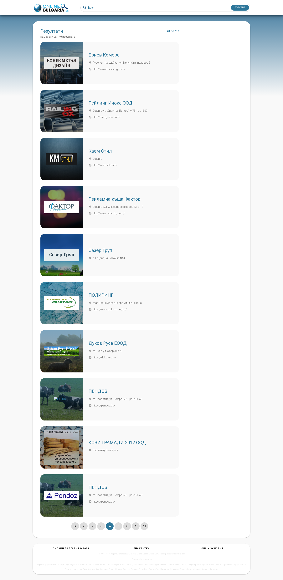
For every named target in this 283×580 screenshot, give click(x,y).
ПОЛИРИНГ (101, 295)
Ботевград (214, 569)
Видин (191, 565)
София (53, 565)
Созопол (126, 569)
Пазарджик (155, 565)
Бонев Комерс (104, 55)
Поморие (134, 569)
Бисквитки (141, 548)
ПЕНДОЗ (98, 391)
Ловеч (211, 565)
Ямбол (163, 565)
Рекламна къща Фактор (115, 199)
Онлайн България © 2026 (71, 548)
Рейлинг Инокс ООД (110, 103)
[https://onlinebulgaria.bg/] (51, 8)
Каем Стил (100, 151)
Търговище (227, 565)
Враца (196, 565)
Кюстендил (77, 569)
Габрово (176, 565)
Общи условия (212, 548)
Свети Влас (143, 569)
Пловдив (61, 565)
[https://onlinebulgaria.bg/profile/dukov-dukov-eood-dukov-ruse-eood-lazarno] (61, 351)
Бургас (73, 565)
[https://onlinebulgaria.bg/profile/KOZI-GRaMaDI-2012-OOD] (61, 447)
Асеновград (174, 569)
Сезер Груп (100, 250)
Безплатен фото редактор (142, 559)
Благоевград (124, 565)
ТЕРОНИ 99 (103, 554)
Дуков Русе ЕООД (108, 343)
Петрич (182, 569)
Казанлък (184, 565)
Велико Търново (106, 565)
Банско (111, 569)
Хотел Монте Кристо (139, 554)
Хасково (147, 565)
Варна (68, 565)
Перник (169, 565)
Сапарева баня (93, 569)
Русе (89, 565)
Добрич (116, 565)
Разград (235, 565)
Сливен (139, 565)
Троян (85, 569)
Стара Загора (82, 565)
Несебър (118, 569)
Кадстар (163, 554)
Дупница (189, 569)
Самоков (205, 569)
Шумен (133, 565)
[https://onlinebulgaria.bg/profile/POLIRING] (61, 303)
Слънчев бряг (154, 569)
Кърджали (204, 565)
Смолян (242, 565)
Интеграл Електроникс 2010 (119, 554)
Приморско (164, 569)
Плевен (96, 565)
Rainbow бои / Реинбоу (176, 554)
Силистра (68, 569)
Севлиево (197, 569)
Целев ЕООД (154, 554)
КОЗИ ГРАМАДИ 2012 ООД (117, 442)
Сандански (104, 569)
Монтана (218, 565)
